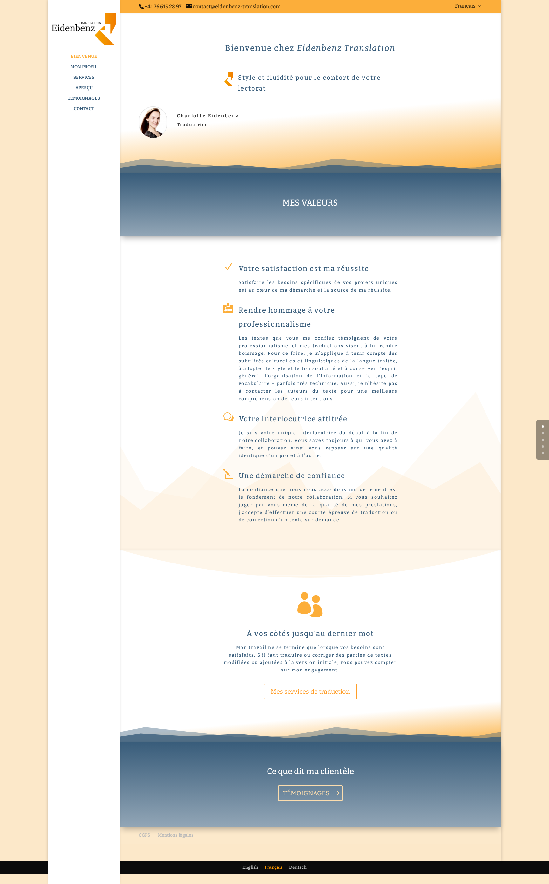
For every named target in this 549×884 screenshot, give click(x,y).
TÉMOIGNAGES (84, 98)
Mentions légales (175, 835)
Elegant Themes (177, 852)
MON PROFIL (84, 67)
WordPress (237, 852)
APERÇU (84, 88)
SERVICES (83, 77)
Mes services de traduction (310, 691)
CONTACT (84, 109)
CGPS (144, 835)
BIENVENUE (84, 56)
